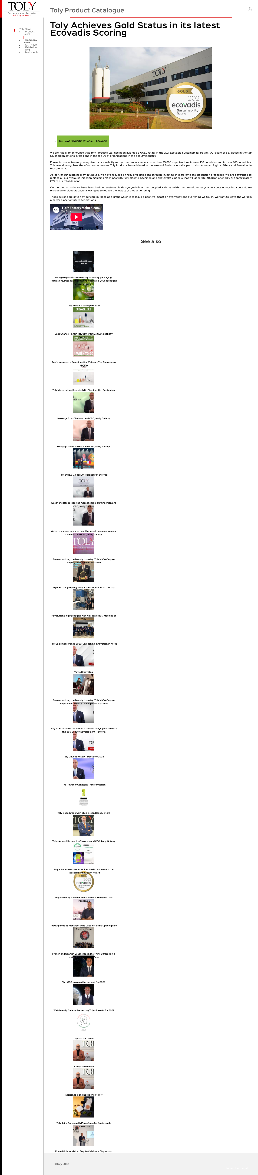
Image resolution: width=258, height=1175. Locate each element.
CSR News (31, 45)
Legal (244, 1168)
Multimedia (31, 52)
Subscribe (232, 1168)
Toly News (25, 29)
